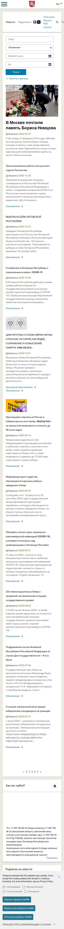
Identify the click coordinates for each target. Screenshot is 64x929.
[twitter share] (38, 22)
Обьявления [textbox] (14, 47)
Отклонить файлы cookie (18, 916)
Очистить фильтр (18, 78)
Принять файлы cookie (16, 899)
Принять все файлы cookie (19, 908)
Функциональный (34, 887)
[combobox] (30, 48)
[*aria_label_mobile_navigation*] (4, 4)
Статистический (14, 891)
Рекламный (33, 891)
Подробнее (52, 858)
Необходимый (13, 887)
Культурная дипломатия (19, 387)
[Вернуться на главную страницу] (32, 4)
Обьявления (13, 206)
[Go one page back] (23, 772)
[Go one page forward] (40, 772)
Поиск (16, 72)
